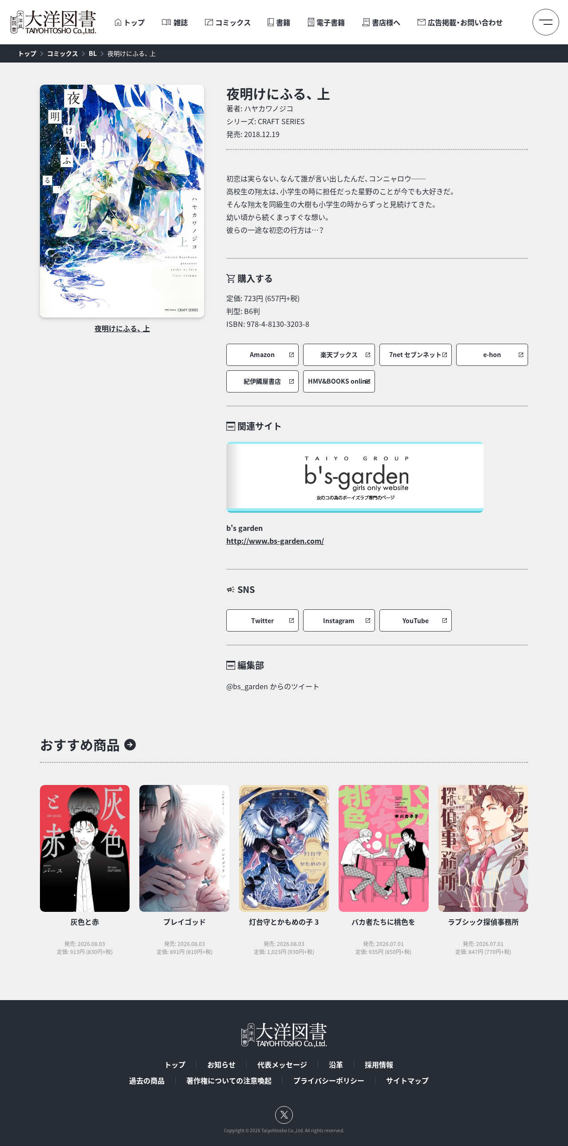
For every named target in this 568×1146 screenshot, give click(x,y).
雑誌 (181, 22)
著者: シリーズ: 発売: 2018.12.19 (265, 121)
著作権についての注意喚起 (229, 1080)
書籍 (283, 22)
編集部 (250, 665)
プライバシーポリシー (328, 1080)
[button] (262, 355)
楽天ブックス (339, 354)
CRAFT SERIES (281, 121)
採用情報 (379, 1064)
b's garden (244, 527)
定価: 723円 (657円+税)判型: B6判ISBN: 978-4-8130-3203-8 (267, 311)
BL (93, 53)
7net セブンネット (415, 354)
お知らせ (221, 1064)
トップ (134, 22)
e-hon (492, 354)
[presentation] (117, 22)
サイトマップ (407, 1080)
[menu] (545, 22)
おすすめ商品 (80, 744)
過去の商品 (147, 1080)
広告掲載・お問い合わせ (465, 22)
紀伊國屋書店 (262, 381)
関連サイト (259, 426)
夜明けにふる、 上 (131, 53)
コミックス (233, 22)
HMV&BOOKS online (339, 381)
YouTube (415, 620)
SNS (246, 589)
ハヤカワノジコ (268, 108)
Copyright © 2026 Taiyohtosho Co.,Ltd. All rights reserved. (284, 1130)
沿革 (336, 1064)
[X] (284, 1115)
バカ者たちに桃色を (383, 921)
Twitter (262, 620)
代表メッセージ (282, 1064)
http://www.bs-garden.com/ (275, 540)
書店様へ (386, 22)
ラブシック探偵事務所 (483, 921)
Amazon (262, 354)
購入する (255, 278)
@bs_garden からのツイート (273, 686)
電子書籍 (330, 22)
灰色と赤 (85, 921)
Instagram (339, 620)
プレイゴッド (184, 921)
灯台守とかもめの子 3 (284, 921)
